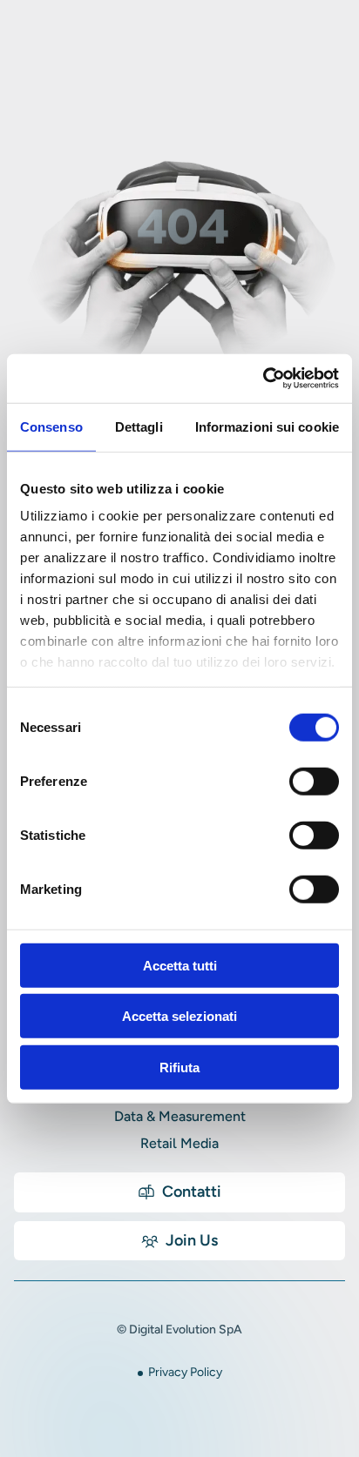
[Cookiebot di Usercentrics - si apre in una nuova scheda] (262, 378)
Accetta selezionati (179, 1016)
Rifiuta (179, 1066)
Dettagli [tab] (139, 426)
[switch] (314, 781)
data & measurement (180, 1116)
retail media (179, 1143)
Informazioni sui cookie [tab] (267, 426)
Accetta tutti (180, 964)
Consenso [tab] (51, 426)
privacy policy (185, 1372)
